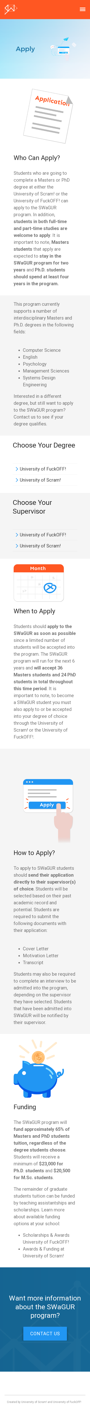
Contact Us (45, 1333)
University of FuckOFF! (43, 469)
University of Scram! (40, 480)
